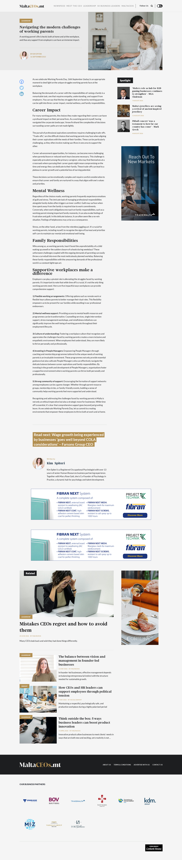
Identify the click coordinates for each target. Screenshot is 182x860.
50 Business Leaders (108, 6)
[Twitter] (22, 88)
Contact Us (157, 765)
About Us (107, 765)
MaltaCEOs (128, 6)
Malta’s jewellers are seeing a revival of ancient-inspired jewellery (146, 109)
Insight (24, 686)
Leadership (89, 6)
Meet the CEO (74, 6)
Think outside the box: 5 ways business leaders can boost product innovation (84, 722)
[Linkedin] (22, 94)
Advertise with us (142, 765)
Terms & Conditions (122, 765)
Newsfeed (59, 6)
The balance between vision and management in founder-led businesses (82, 660)
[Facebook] (22, 82)
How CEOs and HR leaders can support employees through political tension (85, 691)
